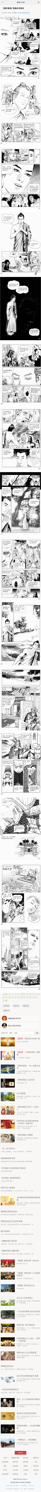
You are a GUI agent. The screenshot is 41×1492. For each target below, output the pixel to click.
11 (33, 994)
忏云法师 (15, 1470)
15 (6, 997)
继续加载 (20, 1452)
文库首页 (6, 1006)
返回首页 (13, 1482)
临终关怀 (25, 1461)
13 (39, 994)
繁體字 (15, 12)
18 (15, 997)
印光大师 (25, 1457)
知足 (25, 1474)
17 (12, 997)
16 (9, 997)
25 (36, 997)
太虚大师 (36, 1470)
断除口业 (36, 1457)
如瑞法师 (15, 1466)
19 (18, 997)
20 (21, 997)
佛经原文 (23, 1482)
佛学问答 (15, 1461)
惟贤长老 (36, 1466)
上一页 (5, 994)
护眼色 (23, 12)
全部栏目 (16, 1006)
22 (27, 997)
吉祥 (36, 1474)
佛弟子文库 (21, 2)
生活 (36, 1461)
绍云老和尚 (5, 1474)
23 (30, 997)
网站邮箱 (28, 1482)
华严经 (5, 1470)
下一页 (5, 1000)
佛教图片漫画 (15, 1457)
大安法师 (25, 1470)
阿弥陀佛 (15, 1474)
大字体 (19, 12)
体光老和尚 (5, 1461)
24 (33, 997)
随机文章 (26, 1006)
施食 (5, 1466)
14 (3, 997)
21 (24, 997)
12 (36, 994)
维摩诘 (26, 1466)
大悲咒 (5, 1457)
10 (30, 994)
